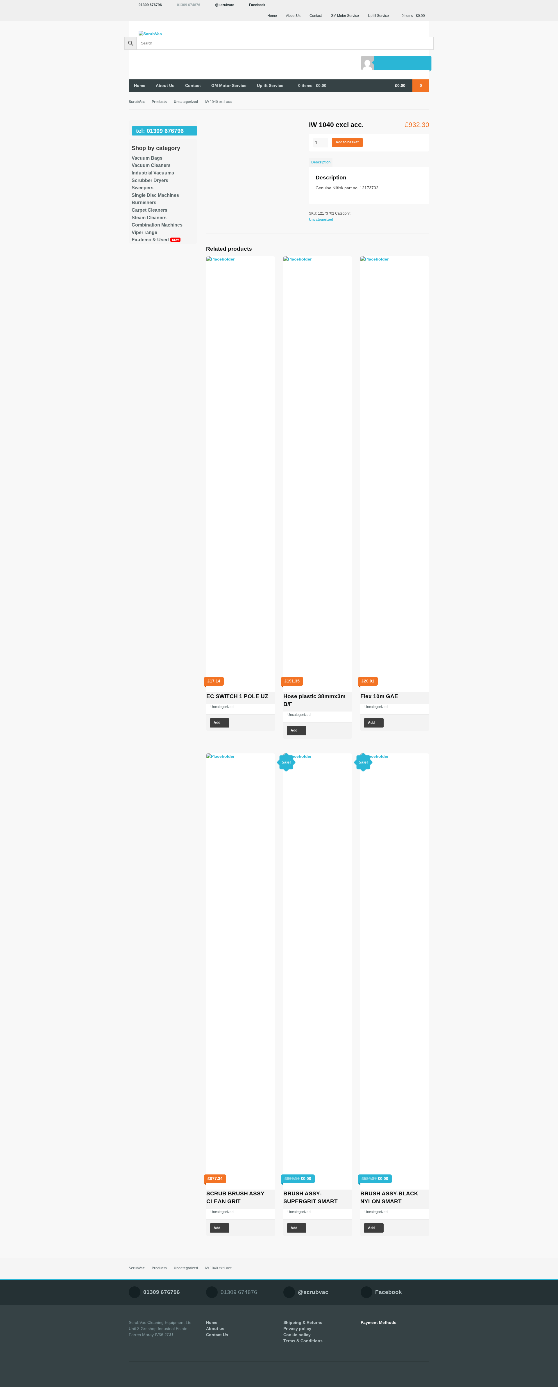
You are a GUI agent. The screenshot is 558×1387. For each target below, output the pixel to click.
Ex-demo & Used (150, 239)
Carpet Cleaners (149, 210)
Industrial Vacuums (153, 172)
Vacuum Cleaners (151, 165)
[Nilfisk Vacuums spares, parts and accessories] (163, 34)
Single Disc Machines (155, 195)
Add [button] (217, 723)
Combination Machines (157, 224)
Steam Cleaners (149, 217)
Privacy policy (297, 1328)
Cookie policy (297, 1334)
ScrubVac (137, 102)
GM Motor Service (345, 16)
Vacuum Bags (147, 158)
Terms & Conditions (303, 1340)
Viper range (144, 232)
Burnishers (144, 202)
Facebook (257, 5)
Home (272, 16)
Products (159, 102)
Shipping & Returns (302, 1322)
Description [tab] (320, 162)
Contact (316, 16)
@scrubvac (224, 5)
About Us (293, 16)
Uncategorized (186, 102)
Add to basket (347, 142)
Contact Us (217, 1334)
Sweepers (142, 187)
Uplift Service (378, 16)
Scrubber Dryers (150, 180)
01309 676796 (150, 5)
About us (215, 1328)
